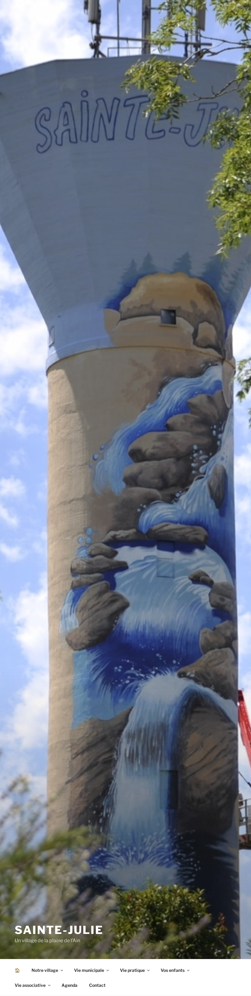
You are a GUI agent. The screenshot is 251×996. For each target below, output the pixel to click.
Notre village (45, 970)
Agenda (69, 985)
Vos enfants (173, 970)
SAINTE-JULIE (59, 930)
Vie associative (30, 985)
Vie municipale (89, 970)
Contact (97, 985)
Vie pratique (132, 970)
